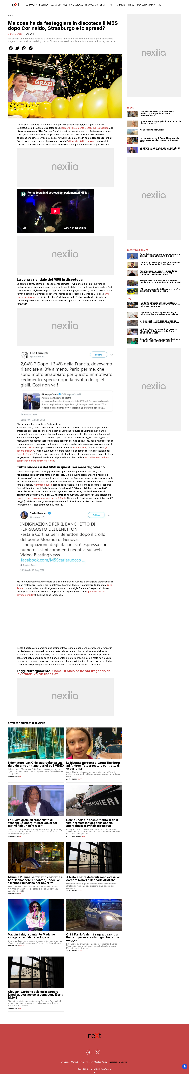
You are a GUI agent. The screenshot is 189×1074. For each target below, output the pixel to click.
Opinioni (120, 5)
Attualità (31, 5)
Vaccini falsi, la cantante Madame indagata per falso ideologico (31, 936)
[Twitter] (96, 1051)
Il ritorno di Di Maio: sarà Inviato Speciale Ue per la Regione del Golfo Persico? (160, 263)
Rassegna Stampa (146, 5)
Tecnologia (91, 5)
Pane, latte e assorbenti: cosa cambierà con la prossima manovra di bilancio (160, 255)
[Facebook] (87, 1051)
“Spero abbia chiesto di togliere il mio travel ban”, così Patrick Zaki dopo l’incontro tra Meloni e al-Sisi (158, 272)
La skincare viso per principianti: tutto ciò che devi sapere (160, 122)
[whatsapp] (24, 50)
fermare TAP (79, 447)
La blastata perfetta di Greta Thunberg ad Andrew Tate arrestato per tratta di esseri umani (93, 765)
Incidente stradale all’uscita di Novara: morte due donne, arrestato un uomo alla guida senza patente (160, 304)
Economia (56, 5)
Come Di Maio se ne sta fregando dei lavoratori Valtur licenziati (64, 672)
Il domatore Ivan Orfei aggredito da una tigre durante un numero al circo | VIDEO (36, 764)
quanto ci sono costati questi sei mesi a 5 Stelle (41, 498)
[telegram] (30, 50)
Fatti (111, 5)
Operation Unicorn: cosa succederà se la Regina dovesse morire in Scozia (160, 340)
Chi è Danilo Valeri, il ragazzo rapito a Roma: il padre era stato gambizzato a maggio (92, 937)
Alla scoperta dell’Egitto (152, 130)
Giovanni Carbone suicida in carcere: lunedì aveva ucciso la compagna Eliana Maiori (35, 994)
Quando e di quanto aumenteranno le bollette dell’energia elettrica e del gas (159, 313)
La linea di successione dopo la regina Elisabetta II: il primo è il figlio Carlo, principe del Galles (159, 331)
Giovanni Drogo (15, 34)
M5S (31, 447)
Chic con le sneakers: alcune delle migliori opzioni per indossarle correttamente (157, 113)
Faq (159, 5)
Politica (43, 5)
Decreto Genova (25, 454)
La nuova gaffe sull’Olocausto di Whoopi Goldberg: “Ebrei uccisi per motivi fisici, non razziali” (32, 823)
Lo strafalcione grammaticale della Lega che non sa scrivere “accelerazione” (160, 149)
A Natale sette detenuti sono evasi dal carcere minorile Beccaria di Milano (93, 879)
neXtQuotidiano (73, 836)
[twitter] (17, 50)
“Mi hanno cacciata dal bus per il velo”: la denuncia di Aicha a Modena (160, 290)
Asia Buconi (13, 776)
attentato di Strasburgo (81, 141)
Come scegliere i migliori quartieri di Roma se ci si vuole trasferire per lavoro (159, 322)
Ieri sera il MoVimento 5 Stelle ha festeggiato (84, 127)
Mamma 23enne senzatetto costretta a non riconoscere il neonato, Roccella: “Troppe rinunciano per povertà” (35, 880)
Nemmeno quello (43, 484)
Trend (131, 5)
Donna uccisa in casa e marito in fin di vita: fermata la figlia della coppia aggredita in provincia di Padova (92, 823)
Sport (103, 5)
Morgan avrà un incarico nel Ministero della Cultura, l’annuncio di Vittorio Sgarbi (160, 281)
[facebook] (11, 50)
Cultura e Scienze (73, 5)
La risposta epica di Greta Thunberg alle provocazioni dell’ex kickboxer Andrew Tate (159, 140)
